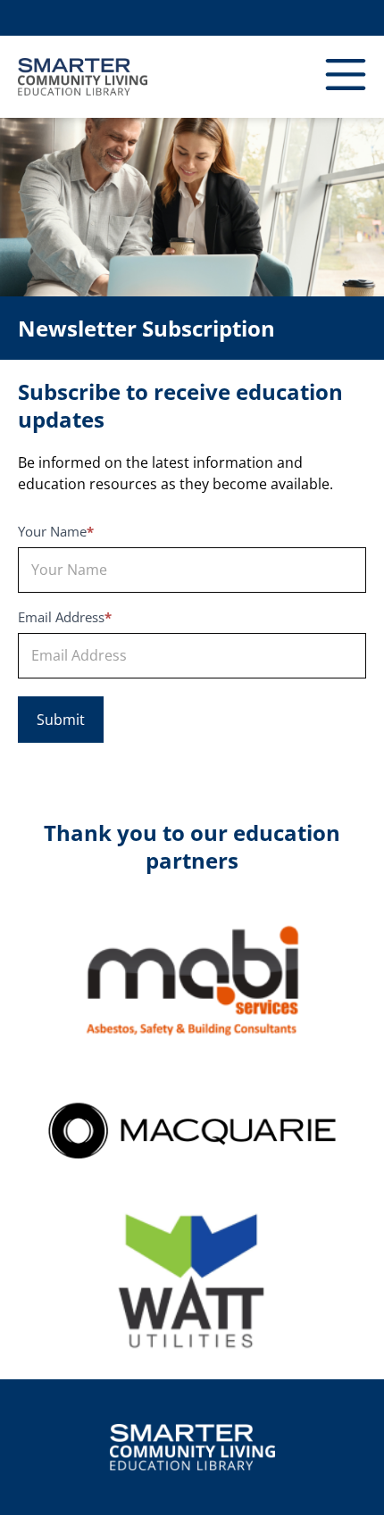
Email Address (65, 618)
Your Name (56, 532)
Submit (61, 719)
